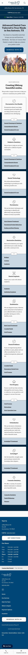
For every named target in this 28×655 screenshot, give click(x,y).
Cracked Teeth (8, 329)
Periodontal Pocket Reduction (13, 225)
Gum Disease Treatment (11, 221)
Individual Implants (10, 292)
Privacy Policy (5, 632)
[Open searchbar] (24, 2)
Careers (19, 632)
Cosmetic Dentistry (10, 495)
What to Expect (6, 606)
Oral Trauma (8, 332)
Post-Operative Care (10, 410)
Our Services (5, 598)
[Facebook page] (3, 590)
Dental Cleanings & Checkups (13, 123)
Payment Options (7, 609)
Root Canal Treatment (10, 325)
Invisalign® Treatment (11, 441)
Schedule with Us (14, 49)
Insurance (4, 613)
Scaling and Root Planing (11, 228)
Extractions (7, 407)
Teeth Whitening (9, 498)
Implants (7, 264)
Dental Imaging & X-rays (11, 130)
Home (3, 594)
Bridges (6, 257)
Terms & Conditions (13, 632)
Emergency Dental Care (11, 369)
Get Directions (14, 538)
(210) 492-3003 (16, 12)
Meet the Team (6, 602)
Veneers (6, 501)
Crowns (6, 260)
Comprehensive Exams (11, 126)
